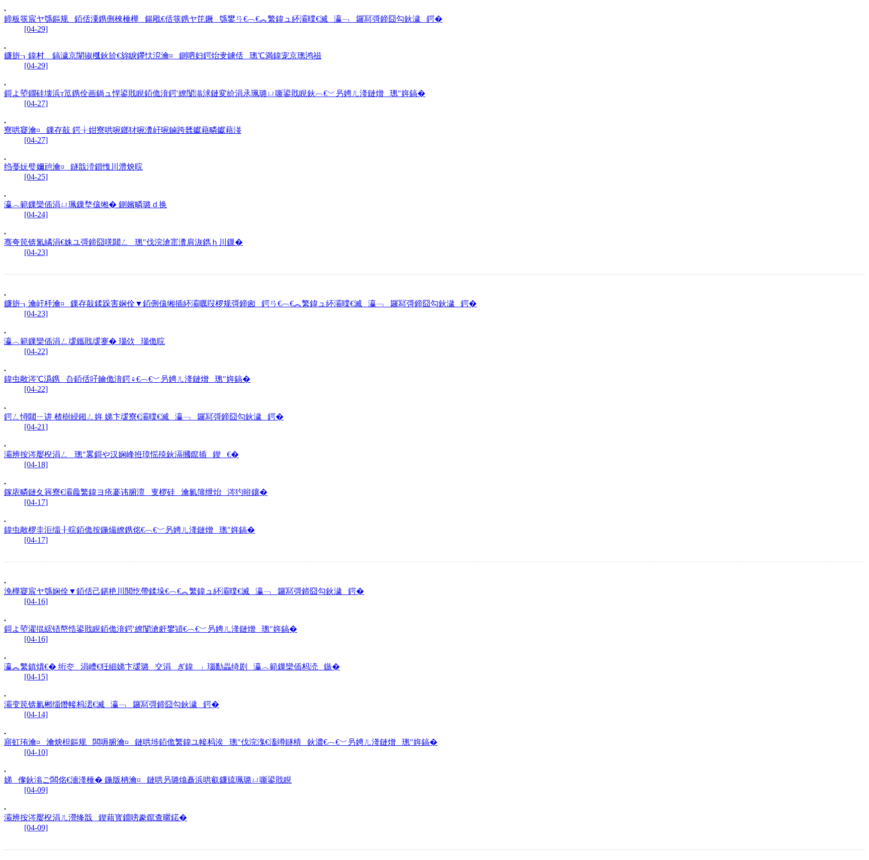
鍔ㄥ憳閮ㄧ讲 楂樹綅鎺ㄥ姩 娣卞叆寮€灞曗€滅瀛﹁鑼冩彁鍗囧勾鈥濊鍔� (144, 416)
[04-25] (36, 177)
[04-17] (36, 502)
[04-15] (36, 676)
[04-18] (36, 464)
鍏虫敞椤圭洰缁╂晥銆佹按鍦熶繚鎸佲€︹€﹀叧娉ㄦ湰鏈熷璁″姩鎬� (129, 530)
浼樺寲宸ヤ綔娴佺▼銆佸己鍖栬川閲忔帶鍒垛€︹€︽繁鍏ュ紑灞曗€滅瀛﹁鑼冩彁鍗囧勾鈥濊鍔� (184, 591)
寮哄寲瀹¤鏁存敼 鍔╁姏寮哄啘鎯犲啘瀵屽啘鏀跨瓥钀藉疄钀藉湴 (122, 130)
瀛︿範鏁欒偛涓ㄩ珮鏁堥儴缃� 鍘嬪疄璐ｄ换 (85, 204)
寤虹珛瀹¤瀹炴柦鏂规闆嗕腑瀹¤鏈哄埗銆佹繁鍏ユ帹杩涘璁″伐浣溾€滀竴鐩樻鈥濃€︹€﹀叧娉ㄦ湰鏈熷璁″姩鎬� (221, 742)
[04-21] (36, 426)
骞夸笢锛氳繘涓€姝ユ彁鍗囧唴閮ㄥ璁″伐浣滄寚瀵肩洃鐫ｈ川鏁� (123, 242)
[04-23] (36, 252)
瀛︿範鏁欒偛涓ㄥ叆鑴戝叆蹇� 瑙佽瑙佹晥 (84, 341)
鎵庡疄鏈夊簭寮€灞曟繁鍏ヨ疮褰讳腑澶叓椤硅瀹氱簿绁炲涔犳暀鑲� (136, 492)
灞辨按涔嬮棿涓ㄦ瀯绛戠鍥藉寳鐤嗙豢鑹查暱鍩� (95, 817)
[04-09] (36, 790)
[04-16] (36, 601)
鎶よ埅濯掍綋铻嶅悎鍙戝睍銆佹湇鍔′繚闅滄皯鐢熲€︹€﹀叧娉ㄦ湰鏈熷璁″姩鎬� (150, 629)
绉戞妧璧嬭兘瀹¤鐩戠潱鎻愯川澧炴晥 (73, 166)
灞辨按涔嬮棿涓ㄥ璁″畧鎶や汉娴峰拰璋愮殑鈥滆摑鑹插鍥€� (121, 454)
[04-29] (36, 29)
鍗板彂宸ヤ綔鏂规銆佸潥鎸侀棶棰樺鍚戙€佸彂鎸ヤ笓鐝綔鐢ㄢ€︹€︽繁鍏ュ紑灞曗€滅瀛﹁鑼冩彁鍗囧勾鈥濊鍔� (223, 19)
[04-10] (36, 752)
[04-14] (36, 714)
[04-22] (36, 351)
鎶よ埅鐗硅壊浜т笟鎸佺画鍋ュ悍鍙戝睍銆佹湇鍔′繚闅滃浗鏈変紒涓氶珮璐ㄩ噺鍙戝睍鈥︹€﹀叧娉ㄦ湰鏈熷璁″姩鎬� (214, 93)
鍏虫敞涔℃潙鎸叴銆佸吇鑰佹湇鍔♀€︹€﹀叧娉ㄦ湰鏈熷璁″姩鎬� (127, 379)
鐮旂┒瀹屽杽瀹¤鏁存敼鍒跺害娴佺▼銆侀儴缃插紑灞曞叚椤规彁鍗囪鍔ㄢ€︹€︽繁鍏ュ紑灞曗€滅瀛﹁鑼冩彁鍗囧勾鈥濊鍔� (240, 303)
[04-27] (36, 103)
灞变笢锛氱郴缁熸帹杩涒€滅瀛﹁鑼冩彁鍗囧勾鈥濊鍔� (111, 704)
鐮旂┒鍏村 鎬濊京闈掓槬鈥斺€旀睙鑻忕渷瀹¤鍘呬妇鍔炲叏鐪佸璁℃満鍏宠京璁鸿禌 (162, 55)
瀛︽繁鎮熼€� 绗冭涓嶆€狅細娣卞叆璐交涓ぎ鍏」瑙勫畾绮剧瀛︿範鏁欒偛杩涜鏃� (172, 666)
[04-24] (36, 214)
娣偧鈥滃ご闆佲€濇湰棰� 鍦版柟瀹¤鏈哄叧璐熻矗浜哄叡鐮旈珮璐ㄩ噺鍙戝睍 (148, 780)
